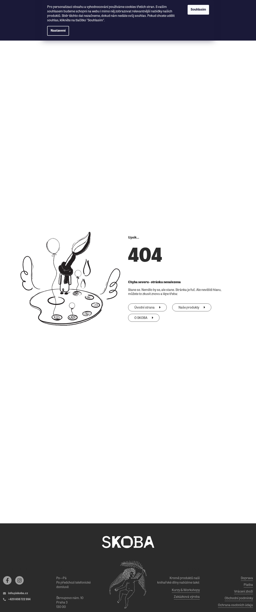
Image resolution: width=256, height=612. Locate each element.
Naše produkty (189, 308)
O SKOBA (141, 318)
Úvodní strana (144, 308)
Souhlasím (198, 10)
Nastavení (58, 31)
